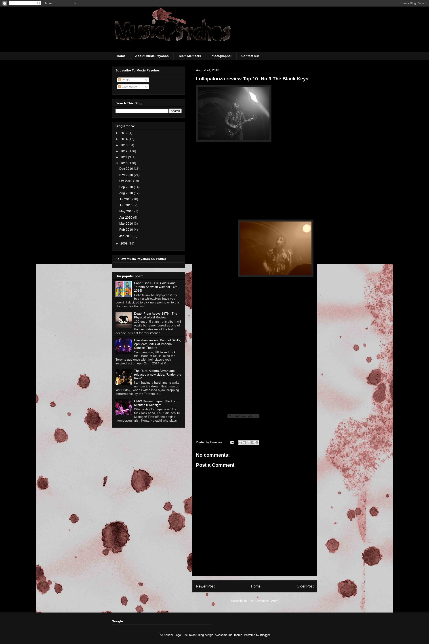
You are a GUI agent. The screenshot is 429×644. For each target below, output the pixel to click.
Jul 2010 (125, 199)
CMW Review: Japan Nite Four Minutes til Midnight (156, 403)
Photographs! (221, 56)
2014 (124, 139)
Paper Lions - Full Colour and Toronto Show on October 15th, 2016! (156, 286)
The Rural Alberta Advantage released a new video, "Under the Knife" (157, 374)
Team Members (189, 56)
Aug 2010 (126, 193)
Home (121, 56)
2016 (124, 133)
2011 (124, 157)
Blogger (265, 635)
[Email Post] (232, 442)
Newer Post (205, 586)
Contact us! (250, 56)
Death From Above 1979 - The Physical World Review (155, 315)
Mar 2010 (126, 223)
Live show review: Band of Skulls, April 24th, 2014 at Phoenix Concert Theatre (157, 343)
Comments (129, 87)
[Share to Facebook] (252, 442)
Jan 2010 (126, 236)
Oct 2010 (126, 181)
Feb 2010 (126, 229)
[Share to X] (248, 442)
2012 (124, 151)
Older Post (305, 586)
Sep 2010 (126, 187)
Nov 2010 (126, 175)
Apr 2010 (126, 217)
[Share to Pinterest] (257, 442)
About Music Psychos (152, 56)
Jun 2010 (126, 205)
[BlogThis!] (244, 442)
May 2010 (126, 211)
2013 (124, 145)
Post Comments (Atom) (263, 600)
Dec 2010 (126, 168)
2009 (124, 243)
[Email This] (240, 442)
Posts (125, 80)
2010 (124, 163)
